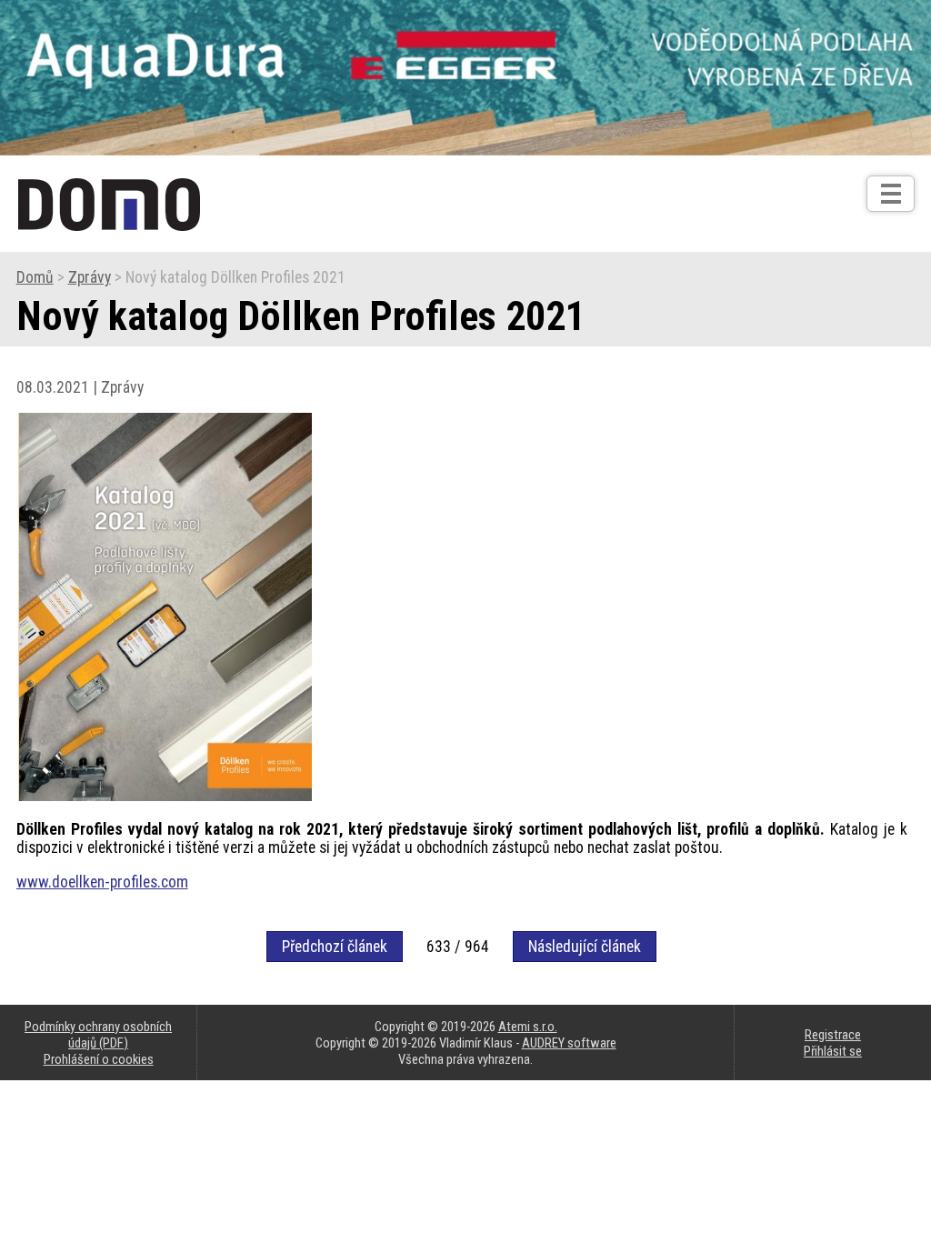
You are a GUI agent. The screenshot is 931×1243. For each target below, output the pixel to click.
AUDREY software (569, 1043)
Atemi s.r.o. (527, 1026)
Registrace (833, 1035)
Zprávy (89, 277)
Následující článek (584, 946)
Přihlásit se (833, 1051)
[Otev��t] (890, 193)
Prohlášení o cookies (99, 1059)
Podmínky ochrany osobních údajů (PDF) (98, 1034)
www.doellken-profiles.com (102, 882)
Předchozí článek (334, 946)
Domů (35, 277)
